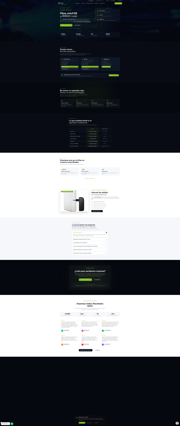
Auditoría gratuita (118, 3)
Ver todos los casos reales (89, 178)
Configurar (96, 422)
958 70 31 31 (120, 0)
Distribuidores (102, 3)
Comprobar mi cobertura (65, 25)
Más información (81, 420)
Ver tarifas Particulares (65, 66)
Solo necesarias (89, 422)
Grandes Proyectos (89, 3)
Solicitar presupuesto (113, 75)
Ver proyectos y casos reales (85, 350)
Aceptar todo (82, 422)
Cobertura (96, 3)
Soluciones (77, 3)
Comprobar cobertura (105, 66)
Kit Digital (83, 3)
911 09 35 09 (113, 0)
